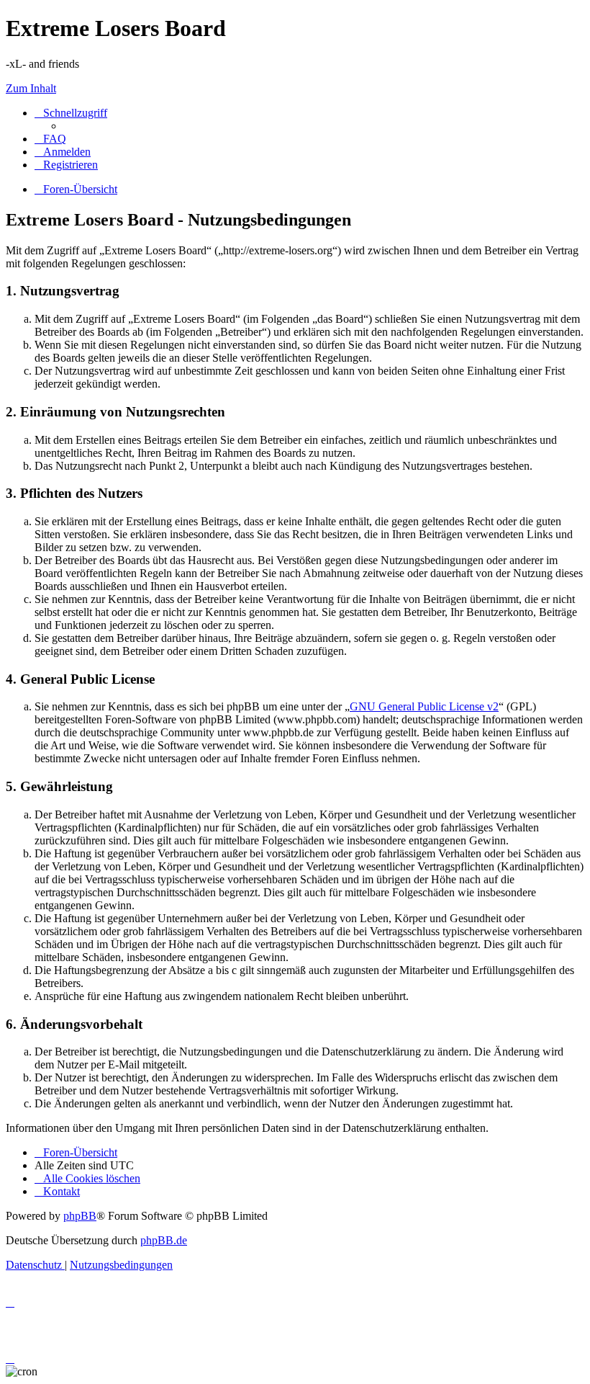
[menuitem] (50, 139)
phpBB (79, 1216)
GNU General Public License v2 (424, 706)
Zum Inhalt (31, 88)
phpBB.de (163, 1240)
